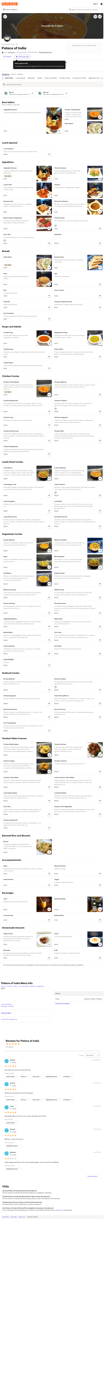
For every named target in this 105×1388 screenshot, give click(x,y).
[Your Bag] (101, 4)
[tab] (9, 78)
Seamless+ (59, 1210)
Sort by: (81, 1055)
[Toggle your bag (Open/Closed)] (101, 4)
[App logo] (10, 4)
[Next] (102, 78)
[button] (10, 9)
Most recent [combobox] (89, 1055)
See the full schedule (62, 1003)
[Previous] (3, 78)
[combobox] (85, 9)
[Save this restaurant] (95, 16)
